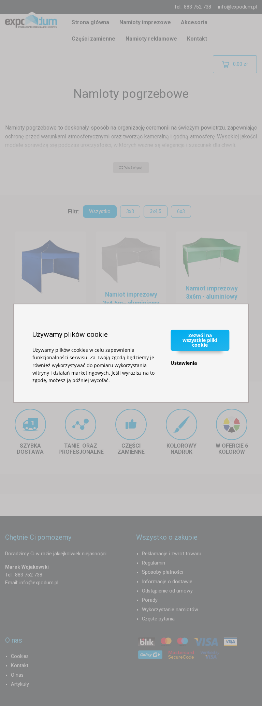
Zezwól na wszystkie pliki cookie (200, 340)
